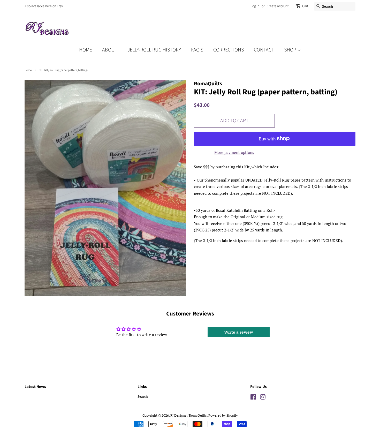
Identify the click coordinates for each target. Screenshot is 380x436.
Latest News (35, 386)
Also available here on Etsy (44, 6)
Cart (305, 6)
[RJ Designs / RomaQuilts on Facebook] (253, 398)
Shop (290, 50)
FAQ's (197, 50)
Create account (277, 6)
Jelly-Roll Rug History (154, 50)
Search (143, 396)
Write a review (238, 332)
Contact (264, 50)
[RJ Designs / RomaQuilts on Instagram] (262, 398)
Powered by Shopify (223, 415)
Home (85, 50)
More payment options (234, 152)
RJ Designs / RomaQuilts (188, 415)
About (109, 50)
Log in (254, 6)
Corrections (228, 50)
